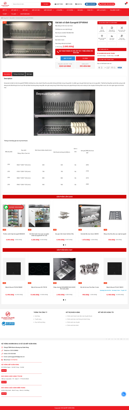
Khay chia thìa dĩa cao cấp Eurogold (115, 234)
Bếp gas (25, 10)
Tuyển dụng (38, 319)
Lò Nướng (59, 10)
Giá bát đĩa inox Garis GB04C (90, 234)
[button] (63, 244)
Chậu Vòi (90, 10)
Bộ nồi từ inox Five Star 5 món (89, 287)
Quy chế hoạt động (40, 322)
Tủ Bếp (5, 14)
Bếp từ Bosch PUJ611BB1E (115, 287)
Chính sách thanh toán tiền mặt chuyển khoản (79, 316)
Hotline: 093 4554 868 (107, 4)
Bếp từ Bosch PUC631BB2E (13, 287)
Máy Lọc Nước (101, 10)
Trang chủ (5, 18)
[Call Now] (6, 207)
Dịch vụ (79, 4)
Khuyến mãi (91, 4)
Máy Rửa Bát (48, 10)
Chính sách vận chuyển (73, 322)
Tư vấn (70, 4)
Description (7, 74)
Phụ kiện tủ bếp (115, 10)
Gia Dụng (80, 10)
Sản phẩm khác (25, 14)
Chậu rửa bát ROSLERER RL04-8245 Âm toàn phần (64, 288)
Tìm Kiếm (46, 4)
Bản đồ (4, 370)
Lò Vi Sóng (70, 10)
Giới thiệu (60, 4)
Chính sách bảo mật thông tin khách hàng (78, 319)
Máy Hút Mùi (36, 10)
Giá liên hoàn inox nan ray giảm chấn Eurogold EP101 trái (39, 234)
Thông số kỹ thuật (18, 74)
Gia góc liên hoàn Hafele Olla (64, 234)
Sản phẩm (12, 18)
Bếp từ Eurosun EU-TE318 (39, 287)
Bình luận (29, 74)
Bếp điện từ (14, 10)
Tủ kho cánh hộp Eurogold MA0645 (14, 234)
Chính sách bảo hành (73, 325)
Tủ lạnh (13, 14)
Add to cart (68, 58)
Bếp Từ (5, 10)
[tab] (7, 74)
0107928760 (13, 359)
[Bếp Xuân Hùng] (5, 4)
